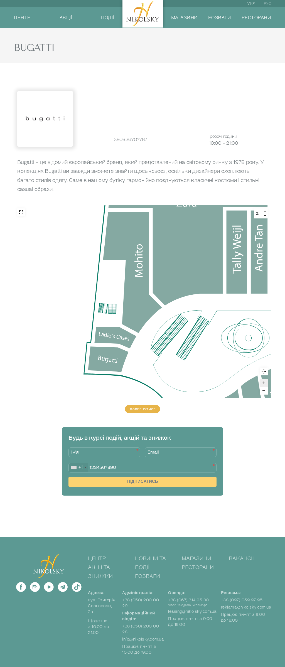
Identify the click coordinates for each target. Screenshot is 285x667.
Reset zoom (264, 371)
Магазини (196, 558)
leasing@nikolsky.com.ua (192, 611)
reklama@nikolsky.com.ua (246, 607)
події (107, 18)
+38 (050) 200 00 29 (140, 603)
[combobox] (78, 467)
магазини (184, 18)
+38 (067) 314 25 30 (188, 600)
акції (66, 18)
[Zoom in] (264, 383)
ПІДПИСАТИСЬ (142, 481)
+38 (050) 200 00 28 (140, 629)
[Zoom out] (264, 391)
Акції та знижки (100, 571)
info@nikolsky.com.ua (143, 639)
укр (251, 4)
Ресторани (198, 567)
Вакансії (241, 558)
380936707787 (130, 139)
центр (22, 18)
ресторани (256, 18)
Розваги (147, 576)
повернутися (143, 409)
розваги (219, 18)
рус (267, 4)
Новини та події (150, 562)
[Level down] (265, 215)
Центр (97, 558)
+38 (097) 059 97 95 (242, 600)
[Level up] (265, 210)
